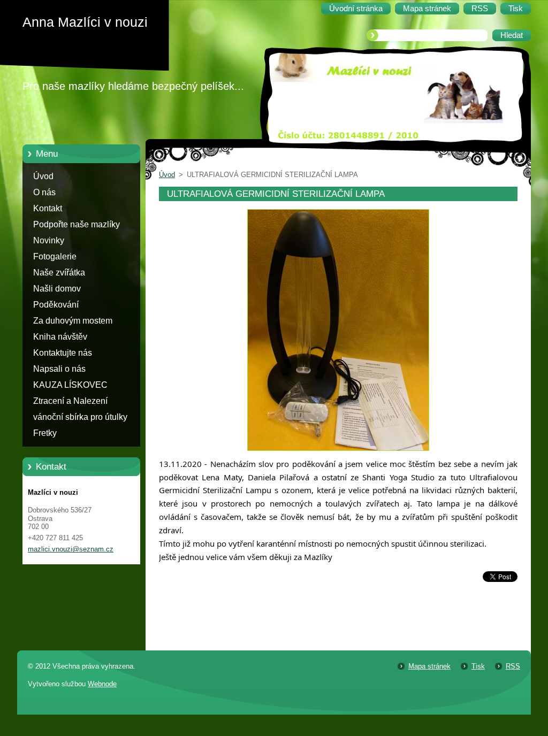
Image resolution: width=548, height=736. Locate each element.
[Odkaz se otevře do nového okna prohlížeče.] (338, 451)
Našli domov (57, 288)
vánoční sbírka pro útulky (80, 416)
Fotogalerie (55, 256)
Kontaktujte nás (62, 352)
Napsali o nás (59, 368)
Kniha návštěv (60, 336)
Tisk (478, 666)
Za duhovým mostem (72, 320)
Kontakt (47, 208)
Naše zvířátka (59, 272)
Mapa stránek (429, 666)
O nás (44, 192)
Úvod (43, 176)
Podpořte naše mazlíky (76, 224)
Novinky (48, 240)
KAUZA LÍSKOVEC (70, 384)
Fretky (45, 433)
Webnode (102, 684)
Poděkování (56, 304)
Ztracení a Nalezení (70, 400)
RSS (513, 666)
